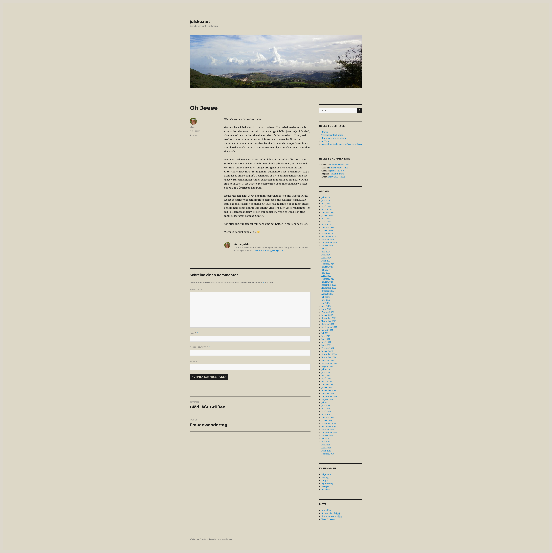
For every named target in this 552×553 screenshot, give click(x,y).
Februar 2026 (327, 212)
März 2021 (326, 345)
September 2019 (329, 396)
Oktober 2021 (327, 324)
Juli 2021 (325, 333)
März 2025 (326, 224)
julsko (192, 127)
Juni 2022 (325, 300)
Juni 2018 (325, 442)
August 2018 (327, 436)
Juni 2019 (325, 405)
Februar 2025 (327, 227)
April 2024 (326, 258)
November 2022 (328, 288)
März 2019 (326, 414)
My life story (327, 483)
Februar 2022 (327, 312)
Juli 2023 (325, 270)
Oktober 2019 (327, 393)
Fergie (324, 480)
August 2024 (327, 246)
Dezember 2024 (329, 233)
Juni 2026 (325, 200)
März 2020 (326, 381)
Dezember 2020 (329, 354)
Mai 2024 (325, 255)
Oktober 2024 (327, 240)
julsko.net (200, 21)
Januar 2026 (327, 215)
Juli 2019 (325, 402)
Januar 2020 (327, 387)
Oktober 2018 (327, 429)
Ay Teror (325, 141)
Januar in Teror (337, 171)
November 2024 (329, 237)
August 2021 (327, 330)
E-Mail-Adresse (200, 347)
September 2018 (329, 433)
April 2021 (326, 342)
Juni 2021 (325, 336)
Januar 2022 (327, 315)
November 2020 (329, 357)
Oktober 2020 (327, 360)
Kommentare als (331, 516)
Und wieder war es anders (333, 138)
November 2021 (328, 321)
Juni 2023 (325, 273)
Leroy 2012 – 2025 (336, 177)
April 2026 (326, 206)
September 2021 (329, 327)
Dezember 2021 (328, 318)
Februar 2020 (327, 384)
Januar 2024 (327, 267)
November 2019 (328, 390)
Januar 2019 (326, 420)
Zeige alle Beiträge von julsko (269, 250)
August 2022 (327, 294)
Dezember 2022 (329, 285)
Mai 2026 (325, 203)
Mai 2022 (325, 303)
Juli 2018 (325, 439)
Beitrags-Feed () (330, 513)
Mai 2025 (325, 218)
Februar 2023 (327, 279)
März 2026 (326, 209)
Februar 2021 (327, 348)
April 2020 (326, 378)
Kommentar (197, 289)
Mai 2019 (325, 408)
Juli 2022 (325, 297)
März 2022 (326, 309)
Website (194, 361)
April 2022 (326, 306)
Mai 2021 (325, 339)
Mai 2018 (325, 445)
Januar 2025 (327, 230)
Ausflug (325, 477)
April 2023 (326, 276)
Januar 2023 (327, 282)
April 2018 (326, 448)
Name (194, 333)
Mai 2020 (325, 375)
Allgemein (194, 135)
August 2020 (327, 366)
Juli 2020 (325, 369)
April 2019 (326, 411)
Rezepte (325, 486)
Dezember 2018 (328, 423)
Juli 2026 (325, 197)
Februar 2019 (327, 417)
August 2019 (327, 399)
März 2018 (326, 451)
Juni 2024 (325, 252)
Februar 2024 (327, 264)
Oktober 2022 (327, 291)
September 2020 (329, 363)
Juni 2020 (325, 372)
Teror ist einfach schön (332, 135)
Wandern (325, 489)
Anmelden (326, 510)
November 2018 (328, 426)
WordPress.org (328, 519)
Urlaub (324, 132)
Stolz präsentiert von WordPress (217, 539)
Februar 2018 (327, 454)
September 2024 (329, 243)
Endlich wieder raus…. (340, 165)
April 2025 (326, 221)
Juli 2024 (325, 249)
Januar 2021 (327, 351)
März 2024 (326, 261)
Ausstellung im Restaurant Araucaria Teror (341, 144)
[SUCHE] (359, 110)
